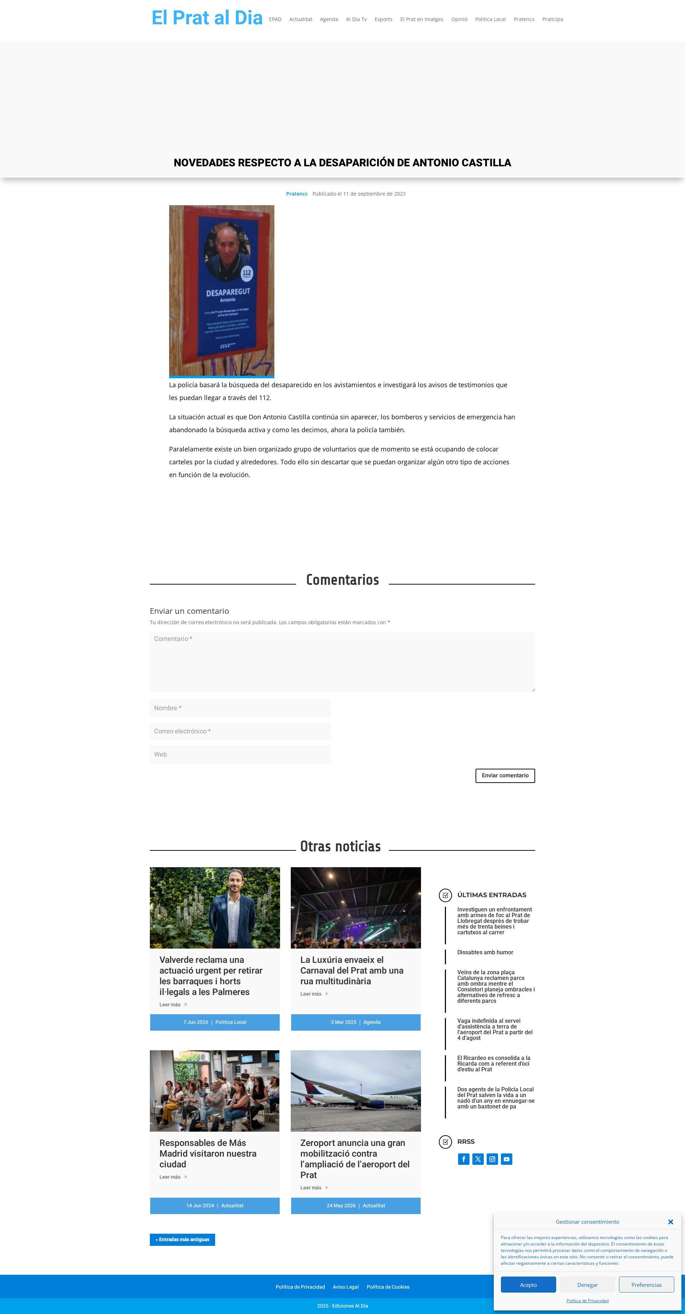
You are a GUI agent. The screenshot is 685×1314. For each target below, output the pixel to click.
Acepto (528, 1284)
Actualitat (300, 19)
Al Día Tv (356, 19)
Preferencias (646, 1284)
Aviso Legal (346, 1288)
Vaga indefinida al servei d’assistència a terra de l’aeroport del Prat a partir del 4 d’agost (495, 1029)
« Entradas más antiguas (182, 1239)
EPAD (275, 19)
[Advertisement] (342, 98)
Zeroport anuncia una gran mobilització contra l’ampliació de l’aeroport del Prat (355, 1159)
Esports (383, 19)
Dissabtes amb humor (485, 952)
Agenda (329, 19)
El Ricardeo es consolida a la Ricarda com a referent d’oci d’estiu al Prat (494, 1064)
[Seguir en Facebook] (464, 1159)
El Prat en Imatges (421, 19)
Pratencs (524, 19)
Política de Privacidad (588, 1301)
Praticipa (552, 19)
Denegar (587, 1284)
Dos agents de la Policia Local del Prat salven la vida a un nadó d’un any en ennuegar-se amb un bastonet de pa (496, 1098)
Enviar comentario (505, 775)
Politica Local (490, 19)
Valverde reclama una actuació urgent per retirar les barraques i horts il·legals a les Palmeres (211, 976)
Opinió (459, 19)
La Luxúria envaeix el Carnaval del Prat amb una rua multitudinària (352, 971)
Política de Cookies (388, 1288)
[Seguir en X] (478, 1159)
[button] (670, 1221)
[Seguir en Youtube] (506, 1159)
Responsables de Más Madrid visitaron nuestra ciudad (208, 1154)
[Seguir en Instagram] (492, 1159)
